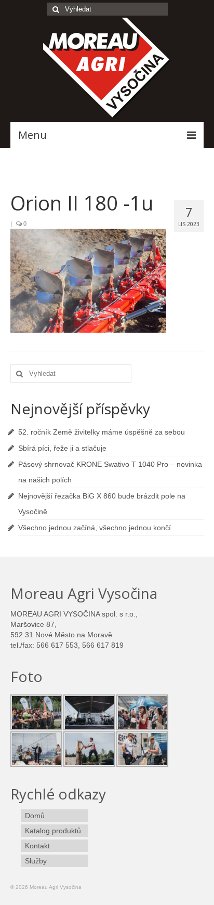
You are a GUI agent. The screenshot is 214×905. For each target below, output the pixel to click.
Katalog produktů (53, 831)
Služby (36, 861)
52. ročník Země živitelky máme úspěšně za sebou (101, 432)
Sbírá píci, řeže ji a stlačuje (62, 448)
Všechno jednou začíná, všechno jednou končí (94, 527)
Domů (35, 815)
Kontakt (37, 846)
